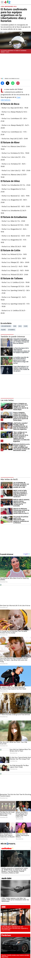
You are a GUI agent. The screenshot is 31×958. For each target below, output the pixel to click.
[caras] (15, 907)
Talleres (3, 329)
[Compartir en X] (7, 83)
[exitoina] (15, 848)
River (15, 326)
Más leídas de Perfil (9, 479)
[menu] (2, 2)
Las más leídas (7, 400)
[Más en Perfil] (11, 844)
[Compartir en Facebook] (2, 83)
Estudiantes (11, 329)
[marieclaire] (15, 879)
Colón (25, 326)
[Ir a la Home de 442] (7, 3)
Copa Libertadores (6, 326)
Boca (20, 326)
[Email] (18, 83)
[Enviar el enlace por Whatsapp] (12, 83)
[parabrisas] (15, 935)
